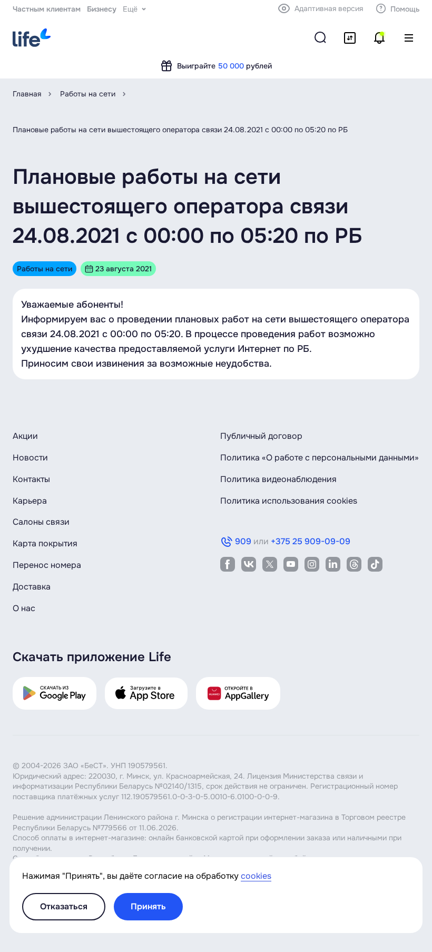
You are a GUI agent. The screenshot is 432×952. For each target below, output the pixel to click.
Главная (27, 94)
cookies (256, 875)
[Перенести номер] (349, 37)
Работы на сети (87, 94)
